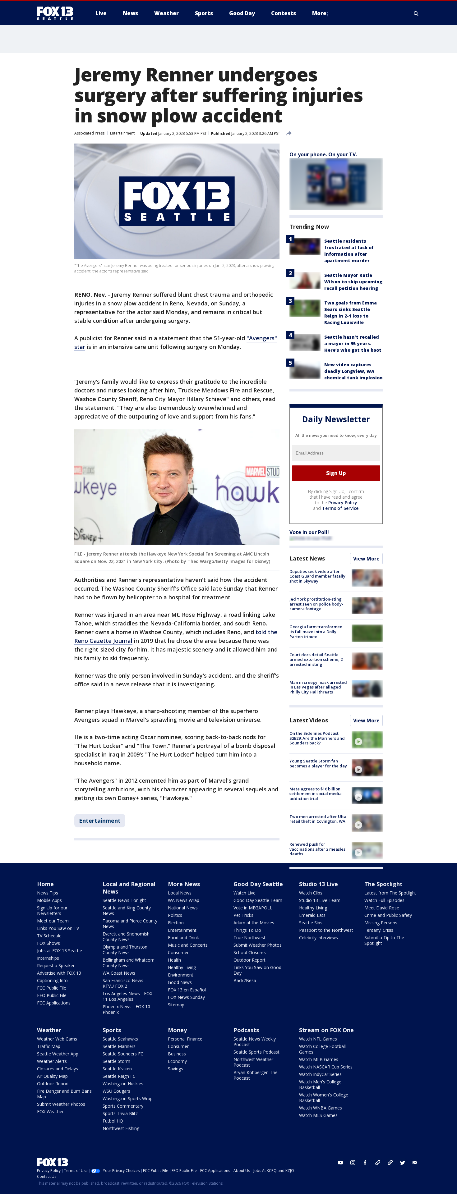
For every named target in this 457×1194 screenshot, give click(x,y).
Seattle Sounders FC (123, 1054)
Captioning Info (52, 980)
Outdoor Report (249, 960)
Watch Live (244, 893)
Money (177, 1030)
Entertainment (122, 133)
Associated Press (89, 133)
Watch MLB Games (318, 1059)
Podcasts (246, 1030)
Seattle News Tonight (124, 900)
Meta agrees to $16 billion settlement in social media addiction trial (315, 793)
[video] (367, 739)
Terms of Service (340, 508)
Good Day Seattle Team (257, 900)
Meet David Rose (381, 908)
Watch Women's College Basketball (323, 1097)
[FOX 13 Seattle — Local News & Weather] (57, 13)
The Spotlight (383, 884)
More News (184, 884)
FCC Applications (54, 1003)
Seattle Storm (116, 1061)
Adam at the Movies (253, 923)
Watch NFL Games (318, 1039)
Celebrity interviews (318, 937)
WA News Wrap (183, 900)
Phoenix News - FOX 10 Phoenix (126, 1009)
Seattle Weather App (57, 1054)
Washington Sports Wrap (128, 1098)
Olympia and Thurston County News (125, 949)
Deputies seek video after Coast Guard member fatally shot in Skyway (317, 576)
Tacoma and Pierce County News (130, 923)
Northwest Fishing (121, 1128)
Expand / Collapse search (416, 13)
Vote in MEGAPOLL (252, 908)
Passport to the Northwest (326, 930)
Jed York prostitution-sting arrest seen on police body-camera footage (316, 603)
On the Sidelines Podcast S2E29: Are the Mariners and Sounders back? (317, 738)
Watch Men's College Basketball (320, 1084)
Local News (180, 893)
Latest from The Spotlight (390, 893)
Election (176, 923)
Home (45, 884)
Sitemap (176, 1005)
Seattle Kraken (117, 1069)
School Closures (249, 952)
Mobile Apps (49, 900)
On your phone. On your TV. (323, 154)
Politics (175, 915)
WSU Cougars (116, 1091)
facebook (365, 1163)
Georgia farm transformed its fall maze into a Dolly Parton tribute (316, 631)
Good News (180, 982)
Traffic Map (48, 1046)
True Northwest (249, 937)
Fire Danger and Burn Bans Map (64, 1094)
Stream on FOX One (326, 1030)
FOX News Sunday (186, 997)
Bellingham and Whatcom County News (129, 962)
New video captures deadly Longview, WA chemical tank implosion (353, 371)
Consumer (178, 952)
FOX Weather (50, 1111)
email (415, 1163)
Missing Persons (380, 923)
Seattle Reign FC (119, 1076)
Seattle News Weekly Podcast (254, 1041)
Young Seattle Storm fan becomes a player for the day (318, 763)
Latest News (307, 558)
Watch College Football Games (322, 1049)
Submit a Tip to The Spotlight (384, 940)
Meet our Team (53, 921)
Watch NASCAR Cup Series (326, 1067)
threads (390, 1163)
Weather (49, 1030)
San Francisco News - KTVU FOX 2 (124, 983)
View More (366, 558)
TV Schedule (49, 936)
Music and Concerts (188, 945)
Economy (177, 1061)
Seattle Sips (310, 923)
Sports (112, 1030)
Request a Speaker (56, 965)
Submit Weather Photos (257, 945)
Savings (175, 1069)
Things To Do (247, 930)
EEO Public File (52, 995)
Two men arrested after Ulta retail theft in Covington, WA (317, 819)
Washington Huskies (123, 1083)
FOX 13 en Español (187, 990)
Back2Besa (244, 980)
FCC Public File (51, 988)
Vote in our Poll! (309, 532)
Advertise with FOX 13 (59, 973)
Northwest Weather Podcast (253, 1062)
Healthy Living (182, 967)
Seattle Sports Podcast (256, 1052)
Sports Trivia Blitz (120, 1113)
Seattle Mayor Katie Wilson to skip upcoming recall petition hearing (353, 281)
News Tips (47, 893)
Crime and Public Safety (388, 915)
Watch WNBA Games (320, 1108)
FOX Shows (48, 943)
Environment (180, 975)
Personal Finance (185, 1039)
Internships (48, 958)
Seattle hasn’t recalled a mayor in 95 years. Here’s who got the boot (352, 343)
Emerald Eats (312, 915)
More (319, 13)
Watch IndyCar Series (320, 1074)
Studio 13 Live (318, 884)
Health (174, 960)
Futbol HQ (113, 1121)
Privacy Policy (342, 503)
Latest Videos (308, 720)
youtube (340, 1163)
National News (183, 908)
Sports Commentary (123, 1106)
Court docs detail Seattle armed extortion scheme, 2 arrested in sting (316, 659)
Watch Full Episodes (384, 900)
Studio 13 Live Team (319, 900)
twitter (403, 1163)
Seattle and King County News (127, 910)
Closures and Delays (57, 1069)
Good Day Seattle (258, 884)
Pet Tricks (243, 915)
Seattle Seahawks (120, 1039)
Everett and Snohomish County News (126, 936)
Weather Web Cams (57, 1039)
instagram (353, 1163)
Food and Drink (183, 937)
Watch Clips (310, 893)
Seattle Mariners (119, 1046)
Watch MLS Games (318, 1115)
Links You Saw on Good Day (257, 970)
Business (177, 1054)
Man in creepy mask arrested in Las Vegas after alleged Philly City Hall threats (318, 687)
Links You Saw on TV (58, 928)
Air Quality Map (52, 1076)
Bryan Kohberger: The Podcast (255, 1075)
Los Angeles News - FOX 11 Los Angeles (127, 996)
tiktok (378, 1163)
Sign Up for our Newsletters (52, 910)
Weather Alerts (52, 1061)
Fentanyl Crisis (378, 930)
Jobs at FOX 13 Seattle (59, 951)
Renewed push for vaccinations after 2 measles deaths (317, 849)
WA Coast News (119, 973)
